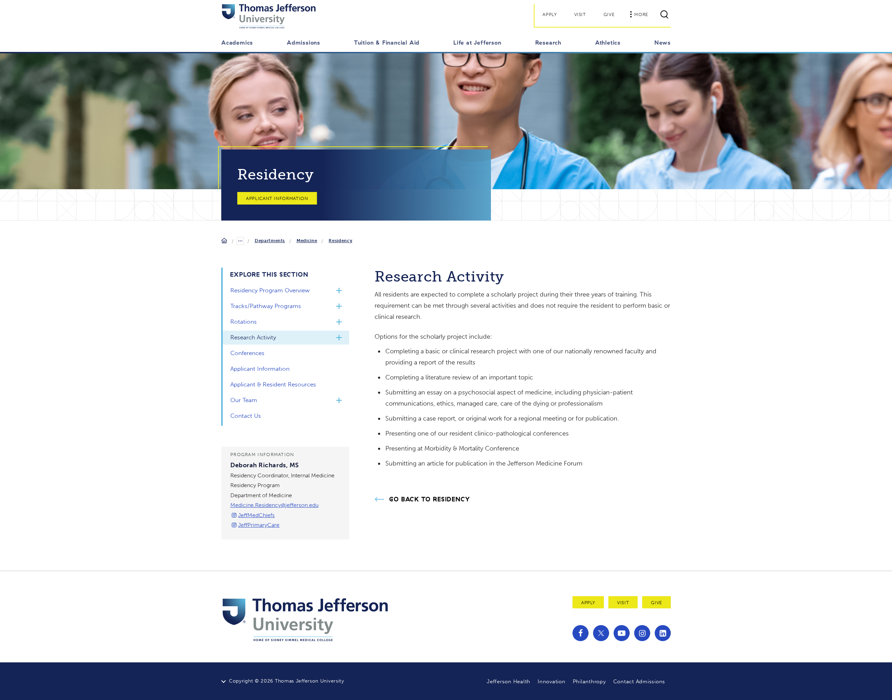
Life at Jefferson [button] (477, 42)
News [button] (662, 42)
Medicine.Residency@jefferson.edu (274, 505)
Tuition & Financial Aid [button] (387, 42)
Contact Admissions (639, 681)
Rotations (243, 321)
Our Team (243, 400)
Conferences (247, 352)
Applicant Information (277, 198)
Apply (549, 14)
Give (609, 14)
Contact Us (245, 415)
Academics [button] (237, 42)
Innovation (552, 681)
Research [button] (548, 42)
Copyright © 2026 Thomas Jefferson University (286, 681)
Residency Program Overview (270, 290)
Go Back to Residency (429, 499)
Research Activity (253, 337)
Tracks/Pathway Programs (265, 305)
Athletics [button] (608, 42)
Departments (270, 240)
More (641, 14)
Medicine (307, 240)
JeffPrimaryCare (258, 525)
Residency (340, 240)
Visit (580, 14)
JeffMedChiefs (256, 515)
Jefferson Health (508, 681)
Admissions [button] (303, 42)
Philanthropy (589, 681)
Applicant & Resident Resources (273, 384)
